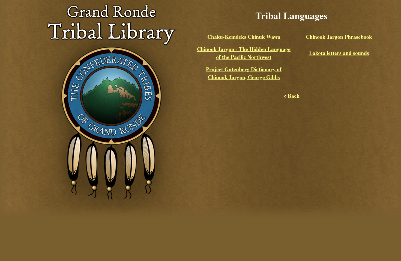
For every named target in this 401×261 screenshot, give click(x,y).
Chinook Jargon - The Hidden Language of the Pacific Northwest (244, 53)
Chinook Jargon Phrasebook (339, 37)
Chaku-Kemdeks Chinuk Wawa (243, 37)
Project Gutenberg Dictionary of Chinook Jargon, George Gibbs (244, 73)
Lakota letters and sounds (339, 53)
